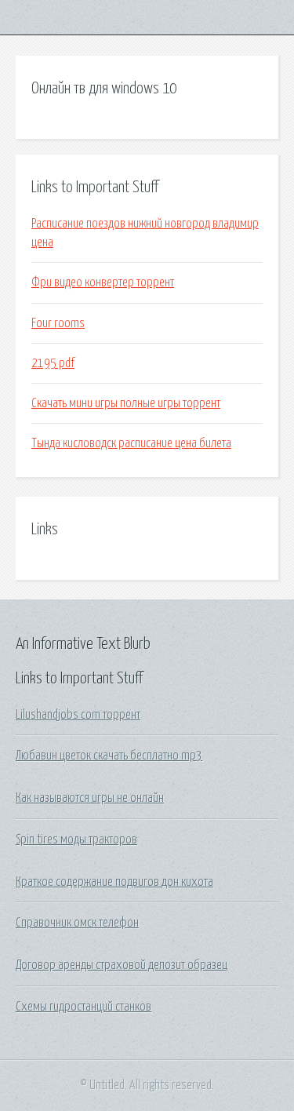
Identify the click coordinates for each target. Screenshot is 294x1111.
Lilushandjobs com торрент (78, 714)
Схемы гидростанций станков (83, 1006)
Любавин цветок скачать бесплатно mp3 (109, 755)
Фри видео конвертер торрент (102, 282)
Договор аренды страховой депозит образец (121, 965)
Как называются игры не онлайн (90, 798)
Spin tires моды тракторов (76, 839)
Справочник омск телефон (77, 922)
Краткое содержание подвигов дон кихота (114, 882)
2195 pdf (52, 363)
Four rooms (58, 323)
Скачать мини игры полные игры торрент (125, 403)
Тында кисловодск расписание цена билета (131, 443)
